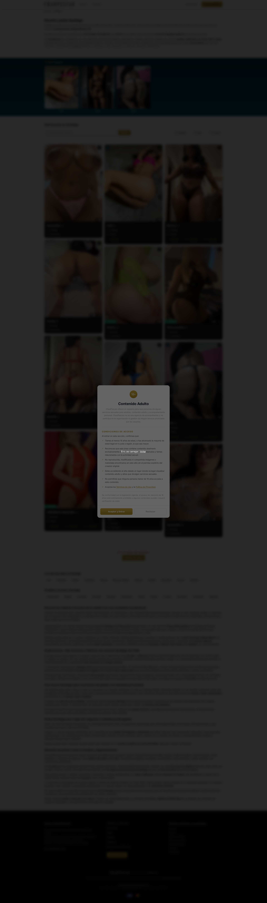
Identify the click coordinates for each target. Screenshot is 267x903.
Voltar (143, 451)
